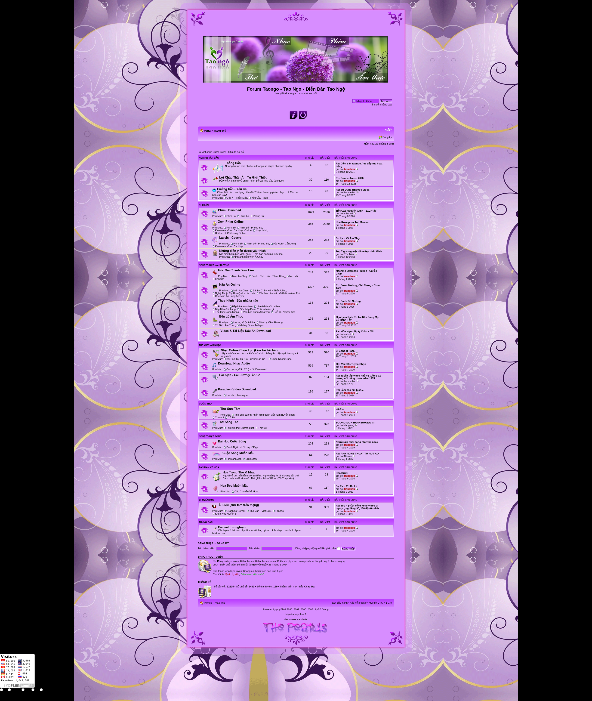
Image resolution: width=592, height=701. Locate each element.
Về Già (340, 409)
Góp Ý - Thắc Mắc (236, 197)
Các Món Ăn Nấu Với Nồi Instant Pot (279, 293)
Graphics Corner (235, 511)
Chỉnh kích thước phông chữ (388, 130)
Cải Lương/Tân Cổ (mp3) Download (246, 369)
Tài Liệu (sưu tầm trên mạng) (238, 505)
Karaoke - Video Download (237, 389)
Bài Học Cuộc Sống (232, 441)
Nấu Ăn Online (229, 284)
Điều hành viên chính (252, 574)
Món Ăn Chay (239, 276)
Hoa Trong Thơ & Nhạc (239, 472)
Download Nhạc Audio (234, 363)
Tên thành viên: (206, 548)
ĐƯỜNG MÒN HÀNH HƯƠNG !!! (355, 422)
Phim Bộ (231, 216)
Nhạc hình (261, 230)
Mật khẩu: (254, 548)
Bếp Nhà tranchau (242, 306)
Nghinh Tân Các (209, 158)
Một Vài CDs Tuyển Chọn (351, 364)
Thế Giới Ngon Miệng (227, 312)
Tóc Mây (349, 254)
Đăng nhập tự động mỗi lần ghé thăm (316, 548)
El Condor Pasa (345, 350)
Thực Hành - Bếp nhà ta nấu (238, 300)
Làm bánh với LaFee (268, 306)
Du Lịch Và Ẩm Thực (348, 238)
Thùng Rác (206, 522)
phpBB (280, 609)
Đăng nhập (205, 543)
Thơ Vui (262, 427)
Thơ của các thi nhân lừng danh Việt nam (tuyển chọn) (265, 414)
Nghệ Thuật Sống (210, 436)
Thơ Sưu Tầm (230, 409)
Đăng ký (387, 137)
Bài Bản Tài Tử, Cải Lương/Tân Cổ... (246, 359)
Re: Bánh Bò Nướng (348, 301)
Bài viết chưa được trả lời (212, 152)
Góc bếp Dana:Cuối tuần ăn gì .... (258, 309)
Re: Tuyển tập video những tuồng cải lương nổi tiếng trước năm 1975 (358, 377)
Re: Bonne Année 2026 (350, 178)
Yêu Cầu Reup (259, 197)
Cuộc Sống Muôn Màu (238, 453)
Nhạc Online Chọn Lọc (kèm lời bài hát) (249, 350)
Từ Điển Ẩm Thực (225, 325)
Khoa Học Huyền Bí (226, 513)
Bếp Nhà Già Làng (225, 309)
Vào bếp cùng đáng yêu (256, 312)
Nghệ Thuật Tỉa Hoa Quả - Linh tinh (235, 293)
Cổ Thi (231, 417)
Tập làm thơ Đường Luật (240, 427)
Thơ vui (219, 417)
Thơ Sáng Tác (228, 422)
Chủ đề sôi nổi (236, 152)
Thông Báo (233, 163)
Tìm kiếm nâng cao (381, 104)
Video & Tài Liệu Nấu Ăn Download (245, 331)
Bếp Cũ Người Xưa (284, 312)
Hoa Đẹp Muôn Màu (234, 485)
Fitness (279, 511)
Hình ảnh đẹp (233, 458)
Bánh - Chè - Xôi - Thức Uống (268, 276)
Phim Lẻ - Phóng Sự (251, 227)
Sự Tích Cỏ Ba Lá (346, 486)
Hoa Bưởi (342, 473)
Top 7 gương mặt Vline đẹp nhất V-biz (359, 251)
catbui (347, 334)
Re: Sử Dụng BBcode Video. (353, 189)
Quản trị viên (232, 574)
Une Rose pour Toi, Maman (352, 222)
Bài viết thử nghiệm (232, 527)
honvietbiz (349, 192)
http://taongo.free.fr (296, 614)
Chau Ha (309, 586)
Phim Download (229, 210)
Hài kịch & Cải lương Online (230, 233)
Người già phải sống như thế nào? (357, 442)
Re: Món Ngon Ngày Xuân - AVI (354, 331)
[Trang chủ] (296, 80)
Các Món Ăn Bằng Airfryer (229, 296)
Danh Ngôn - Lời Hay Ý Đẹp (242, 447)
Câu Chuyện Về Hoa (246, 491)
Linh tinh (219, 279)
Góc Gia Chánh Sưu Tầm (236, 270)
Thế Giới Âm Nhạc (210, 345)
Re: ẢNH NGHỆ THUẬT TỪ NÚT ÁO (357, 453)
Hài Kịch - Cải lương (284, 243)
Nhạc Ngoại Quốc (281, 359)
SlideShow (251, 458)
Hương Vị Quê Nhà (244, 322)
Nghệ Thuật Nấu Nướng (214, 265)
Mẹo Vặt (294, 276)
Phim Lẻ (244, 216)
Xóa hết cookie (358, 602)
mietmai (348, 213)
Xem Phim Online (231, 221)
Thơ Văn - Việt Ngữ (260, 511)
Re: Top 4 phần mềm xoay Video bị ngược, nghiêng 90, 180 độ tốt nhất (357, 507)
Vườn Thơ (205, 403)
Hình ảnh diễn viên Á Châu (248, 256)
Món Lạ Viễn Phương (271, 322)
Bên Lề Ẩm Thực (231, 316)
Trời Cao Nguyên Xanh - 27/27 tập (356, 210)
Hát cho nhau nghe (237, 395)
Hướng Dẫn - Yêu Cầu (232, 189)
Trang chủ (220, 130)
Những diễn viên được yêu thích (242, 251)
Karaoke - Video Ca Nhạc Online (233, 230)
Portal (207, 130)
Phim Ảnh (204, 205)
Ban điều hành (340, 602)
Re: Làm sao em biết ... (350, 390)
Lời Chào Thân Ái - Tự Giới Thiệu (243, 177)
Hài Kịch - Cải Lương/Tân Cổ (239, 375)
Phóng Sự (258, 216)
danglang (349, 425)
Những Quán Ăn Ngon (251, 325)
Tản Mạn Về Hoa (209, 467)
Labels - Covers (230, 237)
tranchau (349, 169)
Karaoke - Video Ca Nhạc (229, 246)
